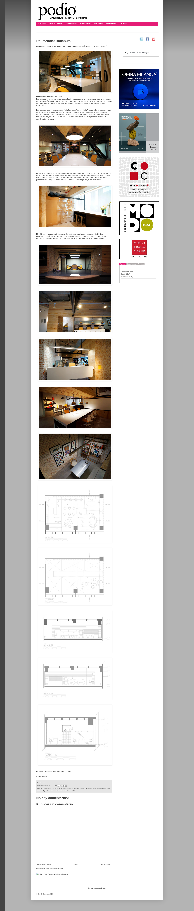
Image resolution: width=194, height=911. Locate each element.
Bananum (55, 788)
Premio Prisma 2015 (69, 791)
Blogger (103, 888)
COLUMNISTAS (71, 23)
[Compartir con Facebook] (63, 786)
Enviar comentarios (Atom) (54, 868)
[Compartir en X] (61, 786)
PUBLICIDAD (98, 23)
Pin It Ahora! (41, 782)
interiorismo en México (99, 788)
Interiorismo (88, 788)
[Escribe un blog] (58, 786)
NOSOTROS (42, 23)
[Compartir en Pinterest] (66, 786)
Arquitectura (47, 788)
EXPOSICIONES (85, 23)
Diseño (69, 788)
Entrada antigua (106, 864)
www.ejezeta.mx (42, 776)
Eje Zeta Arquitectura (78, 788)
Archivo (141, 264)
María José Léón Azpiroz (54, 791)
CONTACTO (123, 23)
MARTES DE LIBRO (56, 23)
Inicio (75, 864)
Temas (122, 264)
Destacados (131, 264)
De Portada (62, 788)
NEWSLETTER (111, 23)
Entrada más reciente (44, 864)
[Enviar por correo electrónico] (56, 786)
